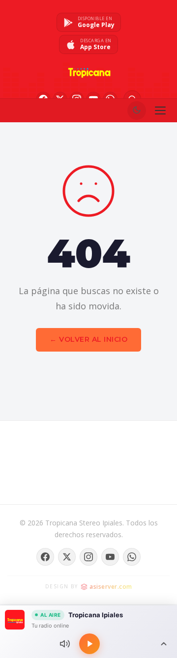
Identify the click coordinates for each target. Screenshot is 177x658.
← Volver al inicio (88, 339)
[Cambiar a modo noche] (136, 110)
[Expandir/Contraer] (163, 643)
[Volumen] (65, 643)
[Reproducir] (89, 643)
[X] (67, 557)
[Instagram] (88, 557)
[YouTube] (110, 557)
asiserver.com (110, 586)
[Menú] (160, 110)
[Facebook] (45, 557)
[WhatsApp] (132, 557)
